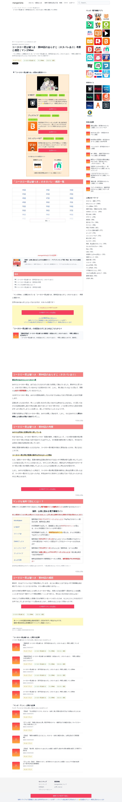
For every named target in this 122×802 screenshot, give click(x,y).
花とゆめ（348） (91, 214)
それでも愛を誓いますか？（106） (96, 273)
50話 (48, 202)
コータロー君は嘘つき (33, 7)
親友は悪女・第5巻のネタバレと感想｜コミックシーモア (100, 126)
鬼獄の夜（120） (91, 259)
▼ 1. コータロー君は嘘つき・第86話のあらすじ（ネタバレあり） (34, 279)
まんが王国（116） (92, 265)
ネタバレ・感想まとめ (35, 3)
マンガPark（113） (92, 268)
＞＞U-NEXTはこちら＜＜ (48, 318)
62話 (48, 219)
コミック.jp (17, 534)
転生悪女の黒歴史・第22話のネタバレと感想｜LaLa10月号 (100, 140)
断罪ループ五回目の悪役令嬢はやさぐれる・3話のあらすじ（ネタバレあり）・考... (100, 161)
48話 (71, 198)
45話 (71, 194)
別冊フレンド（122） (92, 257)
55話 (24, 210)
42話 (71, 190)
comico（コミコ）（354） (94, 211)
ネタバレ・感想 (51, 60)
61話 (24, 219)
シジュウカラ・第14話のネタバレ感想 (100, 147)
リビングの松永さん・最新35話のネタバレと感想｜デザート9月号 (100, 189)
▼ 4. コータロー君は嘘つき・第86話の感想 (28, 287)
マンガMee (41, 60)
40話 (24, 190)
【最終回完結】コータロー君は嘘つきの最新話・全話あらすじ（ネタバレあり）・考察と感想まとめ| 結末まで (49, 334)
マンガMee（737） (92, 206)
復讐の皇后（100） (92, 276)
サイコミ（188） (91, 225)
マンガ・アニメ (21, 7)
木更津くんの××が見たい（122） (96, 254)
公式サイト (53, 109)
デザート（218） (91, 217)
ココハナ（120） (91, 262)
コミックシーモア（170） (94, 235)
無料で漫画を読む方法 (51, 3)
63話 (71, 219)
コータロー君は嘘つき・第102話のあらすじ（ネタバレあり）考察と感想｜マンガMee (49, 680)
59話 (48, 214)
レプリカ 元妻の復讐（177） (95, 230)
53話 (48, 206)
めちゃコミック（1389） (93, 203)
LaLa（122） (90, 251)
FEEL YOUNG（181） (92, 227)
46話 (24, 198)
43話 (24, 194)
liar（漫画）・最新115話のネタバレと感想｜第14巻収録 (100, 154)
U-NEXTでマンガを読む (47, 312)
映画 (60, 3)
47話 (48, 198)
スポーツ (72, 3)
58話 (24, 214)
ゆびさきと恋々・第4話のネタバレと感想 (100, 133)
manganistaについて (60, 784)
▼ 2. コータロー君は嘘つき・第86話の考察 (28, 282)
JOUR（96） (90, 278)
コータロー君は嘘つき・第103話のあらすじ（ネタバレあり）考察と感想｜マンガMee (49, 669)
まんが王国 (17, 560)
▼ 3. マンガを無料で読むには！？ (25, 284)
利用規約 (41, 787)
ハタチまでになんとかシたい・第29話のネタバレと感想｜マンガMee (100, 175)
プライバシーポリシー (45, 789)
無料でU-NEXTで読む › (61, 796)
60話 (71, 214)
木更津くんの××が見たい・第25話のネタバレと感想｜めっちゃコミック (100, 168)
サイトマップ (43, 784)
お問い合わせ (58, 787)
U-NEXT (17, 527)
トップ (14, 7)
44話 (48, 194)
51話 (71, 202)
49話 (24, 202)
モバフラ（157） (91, 241)
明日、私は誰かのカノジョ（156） (96, 243)
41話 (47, 190)
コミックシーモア (20, 548)
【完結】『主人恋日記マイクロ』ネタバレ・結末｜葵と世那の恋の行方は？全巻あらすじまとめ (51, 711)
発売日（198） (90, 219)
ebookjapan (18, 520)
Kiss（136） (90, 249)
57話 (71, 210)
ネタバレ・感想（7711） (93, 201)
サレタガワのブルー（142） (94, 246)
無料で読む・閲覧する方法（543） (96, 209)
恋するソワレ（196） (92, 222)
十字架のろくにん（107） (94, 270)
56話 (48, 210)
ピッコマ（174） (91, 233)
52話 (24, 206)
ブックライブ (18, 553)
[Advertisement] (47, 239)
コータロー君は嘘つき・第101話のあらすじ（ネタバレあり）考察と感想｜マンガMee (49, 691)
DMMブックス (19, 541)
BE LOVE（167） (91, 238)
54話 (71, 206)
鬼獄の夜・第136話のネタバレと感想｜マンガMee (100, 182)
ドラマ (66, 3)
